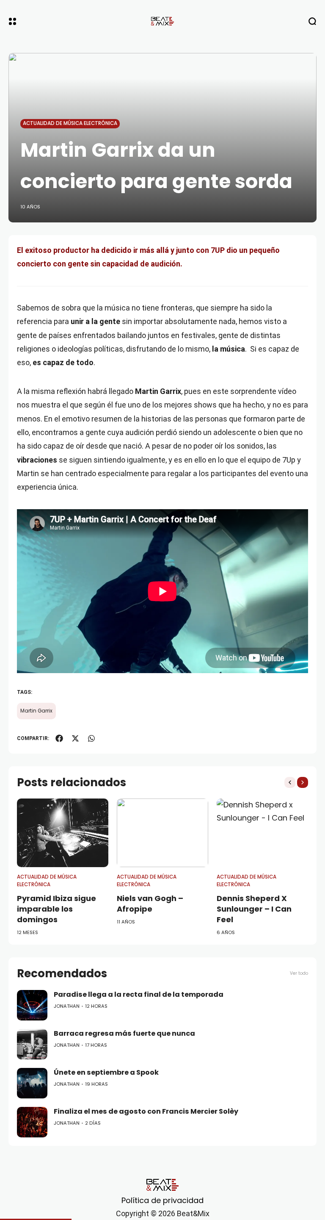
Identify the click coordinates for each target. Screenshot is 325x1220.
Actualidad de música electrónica (70, 123)
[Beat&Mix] (162, 21)
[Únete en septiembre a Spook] (32, 1083)
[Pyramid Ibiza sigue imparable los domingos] (62, 833)
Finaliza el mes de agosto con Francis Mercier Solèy (146, 1111)
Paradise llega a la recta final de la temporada (138, 994)
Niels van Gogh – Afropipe (150, 903)
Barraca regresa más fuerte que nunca (124, 1033)
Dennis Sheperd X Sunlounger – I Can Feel (254, 909)
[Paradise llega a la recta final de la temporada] (32, 1005)
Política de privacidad (162, 1200)
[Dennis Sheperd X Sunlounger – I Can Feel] (262, 833)
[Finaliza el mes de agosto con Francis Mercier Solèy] (32, 1122)
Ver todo (299, 973)
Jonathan (67, 1006)
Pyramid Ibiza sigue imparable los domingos (56, 909)
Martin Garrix (36, 710)
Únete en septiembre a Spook (106, 1072)
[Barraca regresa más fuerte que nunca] (32, 1044)
